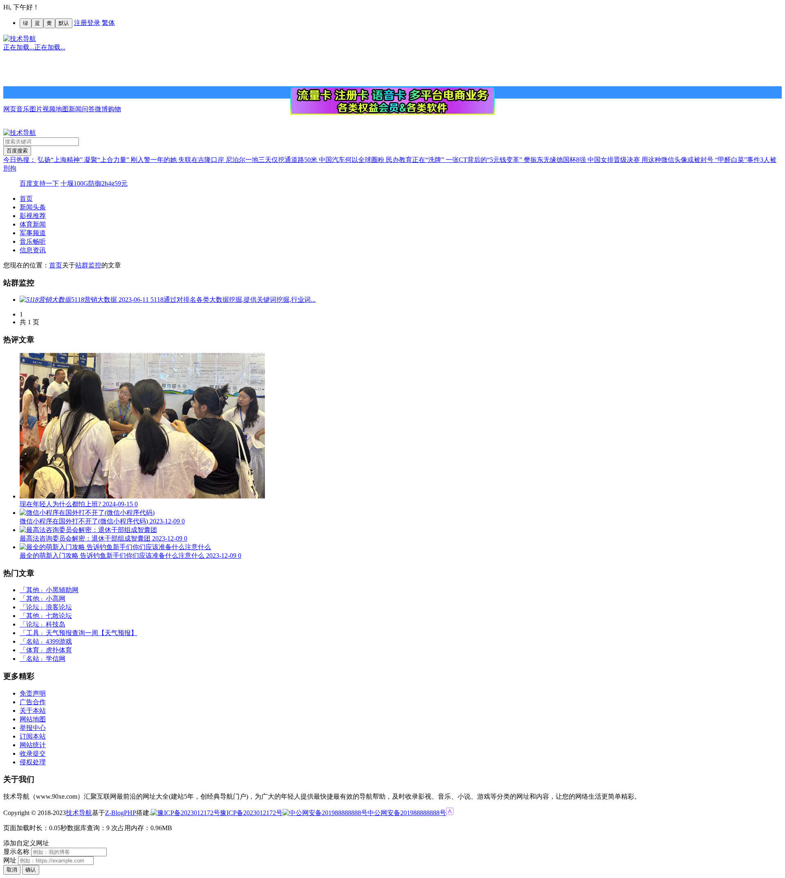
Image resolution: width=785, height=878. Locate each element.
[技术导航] (19, 38)
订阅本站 (33, 736)
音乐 (22, 109)
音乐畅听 (33, 241)
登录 (93, 22)
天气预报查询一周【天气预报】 (91, 632)
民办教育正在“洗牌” (416, 159)
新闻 (75, 109)
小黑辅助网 (62, 589)
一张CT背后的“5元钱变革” (485, 159)
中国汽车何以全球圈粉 (352, 159)
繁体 (108, 22)
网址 (9, 860)
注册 (80, 22)
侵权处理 (33, 762)
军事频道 (33, 232)
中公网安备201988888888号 (407, 812)
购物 (114, 109)
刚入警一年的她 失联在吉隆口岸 (178, 159)
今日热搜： (19, 159)
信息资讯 (33, 250)
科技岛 (55, 624)
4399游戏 (59, 641)
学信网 (55, 658)
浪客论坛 (59, 607)
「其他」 (33, 589)
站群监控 (88, 265)
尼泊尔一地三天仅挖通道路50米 (272, 159)
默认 (63, 23)
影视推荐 (33, 215)
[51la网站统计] (449, 812)
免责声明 (33, 693)
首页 (26, 198)
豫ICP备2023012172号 (251, 812)
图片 (36, 109)
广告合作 (33, 701)
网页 (9, 109)
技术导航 (79, 812)
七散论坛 (59, 615)
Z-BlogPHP (120, 812)
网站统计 (33, 744)
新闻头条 (33, 207)
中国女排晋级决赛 (614, 159)
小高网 (55, 598)
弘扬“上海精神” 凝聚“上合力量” (84, 159)
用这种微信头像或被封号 (678, 159)
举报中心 (33, 727)
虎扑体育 (59, 650)
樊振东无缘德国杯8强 (556, 159)
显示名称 (16, 851)
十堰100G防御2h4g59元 (94, 183)
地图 (62, 109)
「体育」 (33, 650)
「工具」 (33, 632)
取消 (12, 870)
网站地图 (33, 719)
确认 (30, 870)
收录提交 (33, 753)
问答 (88, 109)
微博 (101, 109)
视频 (49, 109)
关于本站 (33, 710)
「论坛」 (33, 607)
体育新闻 (33, 224)
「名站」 (33, 641)
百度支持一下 (39, 183)
